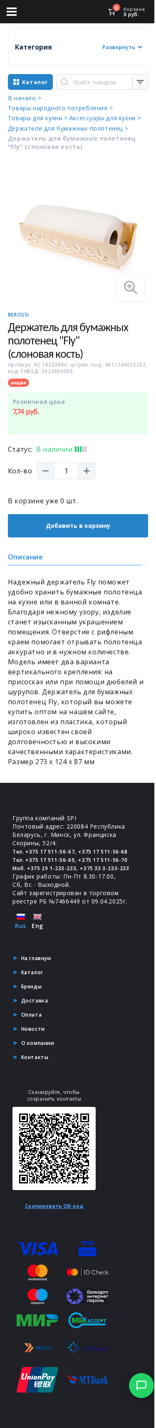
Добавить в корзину (78, 526)
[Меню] (12, 12)
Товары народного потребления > (60, 108)
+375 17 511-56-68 (102, 851)
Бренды (31, 986)
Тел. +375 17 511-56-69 (43, 860)
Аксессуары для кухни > (105, 118)
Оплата (31, 1014)
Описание (25, 557)
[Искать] (64, 82)
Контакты (35, 1057)
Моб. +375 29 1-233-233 (44, 868)
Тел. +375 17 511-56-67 (43, 851)
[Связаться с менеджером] (141, 1385)
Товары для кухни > (38, 118)
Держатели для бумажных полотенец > (68, 128)
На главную (36, 958)
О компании (37, 1043)
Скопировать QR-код (54, 1206)
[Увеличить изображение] (130, 287)
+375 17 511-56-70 (102, 860)
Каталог (32, 972)
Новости (33, 1028)
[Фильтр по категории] (140, 82)
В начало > (25, 98)
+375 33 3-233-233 (104, 868)
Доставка (34, 1000)
